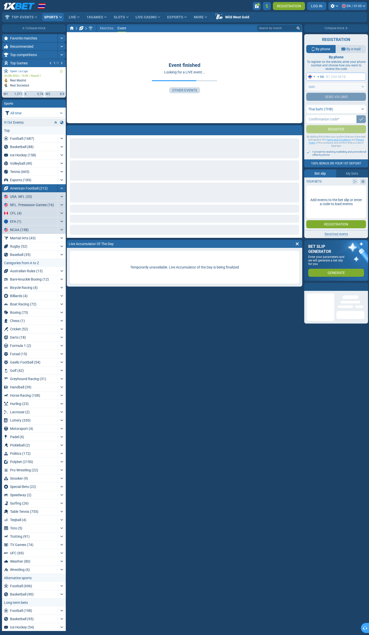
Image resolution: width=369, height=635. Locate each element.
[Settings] (334, 6)
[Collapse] (61, 188)
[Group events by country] (62, 122)
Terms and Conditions (338, 149)
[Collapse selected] (56, 122)
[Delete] (297, 129)
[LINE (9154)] (72, 28)
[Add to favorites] (61, 71)
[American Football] (81, 28)
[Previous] (50, 63)
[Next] (62, 63)
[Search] (298, 28)
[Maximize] (61, 38)
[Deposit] (267, 6)
